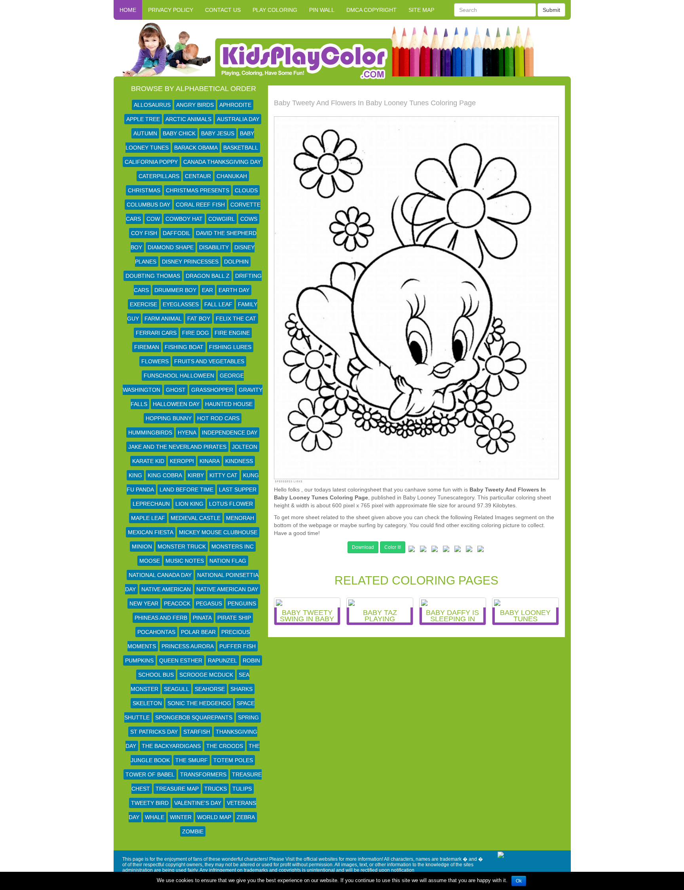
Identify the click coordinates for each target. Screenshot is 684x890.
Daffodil (176, 233)
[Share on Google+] (434, 550)
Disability (214, 247)
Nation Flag (227, 561)
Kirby (196, 475)
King (135, 475)
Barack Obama (196, 147)
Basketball (240, 147)
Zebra (246, 817)
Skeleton (147, 703)
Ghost (176, 390)
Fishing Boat (184, 347)
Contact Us (223, 10)
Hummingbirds (150, 432)
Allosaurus (152, 105)
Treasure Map (177, 789)
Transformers (203, 774)
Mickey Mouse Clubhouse (218, 532)
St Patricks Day (154, 732)
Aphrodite (235, 105)
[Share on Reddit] (446, 550)
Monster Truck (182, 546)
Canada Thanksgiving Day (222, 162)
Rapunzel (222, 660)
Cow (153, 219)
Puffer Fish (237, 646)
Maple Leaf (148, 518)
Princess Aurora (188, 646)
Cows (248, 219)
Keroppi (182, 461)
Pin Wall (321, 10)
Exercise (143, 304)
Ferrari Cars (156, 333)
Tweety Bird (150, 803)
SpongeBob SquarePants (193, 717)
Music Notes (184, 561)
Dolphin (236, 261)
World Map (214, 817)
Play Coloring (275, 10)
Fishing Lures (230, 347)
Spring (248, 717)
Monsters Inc (232, 546)
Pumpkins (139, 660)
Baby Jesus (217, 133)
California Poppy (151, 162)
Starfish (196, 732)
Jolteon (244, 447)
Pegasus (209, 603)
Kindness (239, 461)
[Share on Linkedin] (469, 550)
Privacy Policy (170, 10)
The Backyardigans (171, 746)
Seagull (176, 689)
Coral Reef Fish (200, 204)
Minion (142, 546)
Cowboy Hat (184, 219)
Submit (551, 10)
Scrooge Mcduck (206, 675)
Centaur (198, 176)
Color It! (392, 547)
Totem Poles (233, 760)
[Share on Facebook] (411, 550)
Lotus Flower (231, 504)
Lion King (189, 504)
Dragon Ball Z (208, 276)
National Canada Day (160, 575)
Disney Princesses (190, 261)
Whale (154, 817)
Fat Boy (198, 318)
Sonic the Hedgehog (199, 703)
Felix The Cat (236, 318)
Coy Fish (144, 233)
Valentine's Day (197, 803)
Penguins (242, 603)
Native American (166, 589)
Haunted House (229, 404)
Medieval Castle (195, 518)
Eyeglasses (181, 304)
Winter (181, 817)
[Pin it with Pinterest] (457, 550)
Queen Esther (180, 660)
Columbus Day (148, 204)
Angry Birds (195, 105)
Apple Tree (143, 119)
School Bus (156, 675)
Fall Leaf (218, 304)
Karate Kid (148, 461)
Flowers (155, 361)
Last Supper (237, 489)
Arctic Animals (188, 119)
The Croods (224, 746)
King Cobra (165, 475)
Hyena (187, 432)
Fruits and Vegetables (209, 361)
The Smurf (191, 760)
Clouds (246, 190)
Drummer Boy (175, 290)
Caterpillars (159, 176)
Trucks (215, 789)
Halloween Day (176, 404)
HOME (128, 10)
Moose (149, 561)
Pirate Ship (234, 618)
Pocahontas (156, 632)
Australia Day (238, 119)
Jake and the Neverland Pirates (177, 447)
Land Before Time (186, 489)
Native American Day (227, 589)
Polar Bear (198, 632)
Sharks (241, 689)
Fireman (146, 347)
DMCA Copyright (371, 10)
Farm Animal (163, 318)
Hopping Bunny (169, 418)
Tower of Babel (150, 774)
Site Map (421, 10)
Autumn (145, 133)
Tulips (242, 789)
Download (363, 547)
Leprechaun (151, 504)
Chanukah (232, 176)
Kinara (210, 461)
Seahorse (210, 689)
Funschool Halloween (179, 375)
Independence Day (229, 432)
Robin (251, 660)
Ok (519, 881)
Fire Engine (232, 333)
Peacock (177, 603)
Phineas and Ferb (161, 618)
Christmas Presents (197, 190)
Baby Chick (179, 133)
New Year (143, 603)
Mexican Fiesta (150, 532)
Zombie (192, 831)
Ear (207, 290)
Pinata (202, 618)
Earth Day (233, 290)
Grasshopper (212, 390)
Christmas (144, 190)
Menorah (240, 518)
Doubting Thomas (152, 276)
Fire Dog (195, 333)
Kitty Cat (223, 475)
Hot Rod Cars (218, 418)
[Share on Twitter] (423, 550)
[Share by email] (480, 550)
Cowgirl (221, 219)
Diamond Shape (171, 247)
